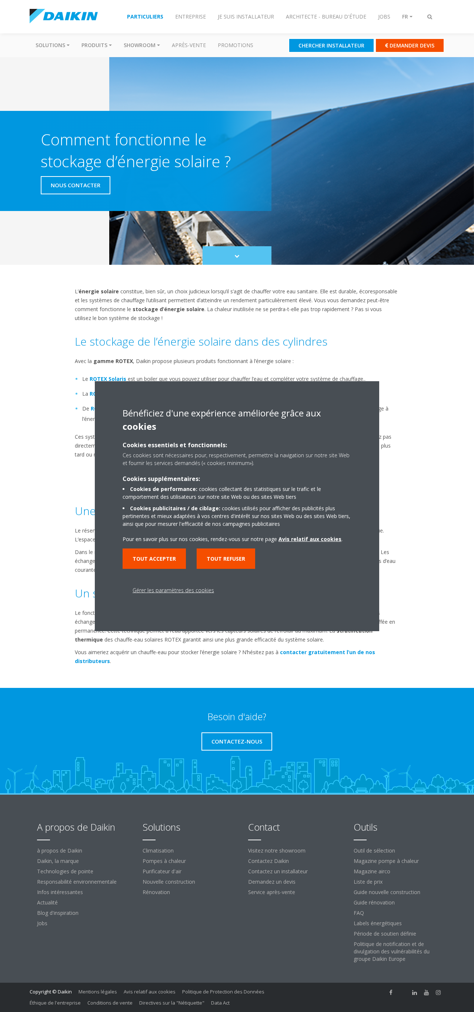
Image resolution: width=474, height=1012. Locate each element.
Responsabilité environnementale (77, 881)
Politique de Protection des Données (223, 991)
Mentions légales (98, 991)
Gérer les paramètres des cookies (173, 590)
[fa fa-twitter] (403, 992)
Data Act (220, 1002)
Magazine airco (372, 871)
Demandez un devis (272, 881)
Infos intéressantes (60, 892)
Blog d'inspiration (58, 912)
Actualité (47, 902)
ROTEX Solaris (108, 378)
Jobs (42, 923)
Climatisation (158, 850)
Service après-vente (271, 892)
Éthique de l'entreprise (55, 1002)
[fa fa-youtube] (427, 992)
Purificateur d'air (162, 871)
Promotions (235, 45)
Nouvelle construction (169, 881)
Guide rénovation (374, 902)
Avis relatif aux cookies (150, 991)
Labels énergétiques (378, 923)
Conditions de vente (110, 1002)
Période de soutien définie (385, 933)
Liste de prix (368, 881)
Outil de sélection (374, 850)
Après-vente (189, 45)
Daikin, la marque (58, 860)
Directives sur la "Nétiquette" (171, 1002)
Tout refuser (226, 558)
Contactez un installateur (278, 871)
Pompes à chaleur (164, 860)
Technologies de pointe (65, 871)
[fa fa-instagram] (438, 992)
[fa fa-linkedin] (415, 992)
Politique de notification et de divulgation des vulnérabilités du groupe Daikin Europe (392, 951)
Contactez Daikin (268, 860)
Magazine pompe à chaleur (386, 860)
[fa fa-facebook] (391, 992)
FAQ (359, 912)
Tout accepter (154, 558)
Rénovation (156, 892)
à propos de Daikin (59, 850)
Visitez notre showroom (277, 850)
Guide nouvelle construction (387, 892)
